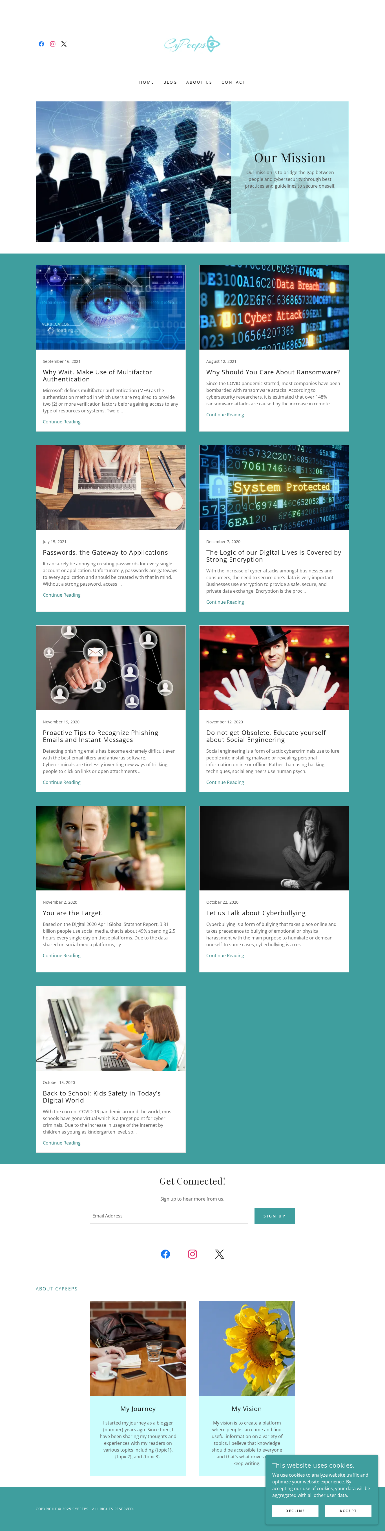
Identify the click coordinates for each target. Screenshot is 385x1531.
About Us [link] (199, 82)
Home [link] (146, 82)
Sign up (275, 1216)
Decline (295, 1510)
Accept (348, 1510)
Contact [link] (234, 82)
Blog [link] (170, 82)
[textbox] (168, 1216)
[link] (41, 44)
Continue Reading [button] (62, 422)
